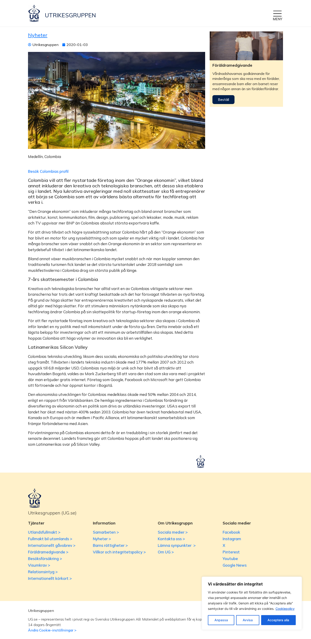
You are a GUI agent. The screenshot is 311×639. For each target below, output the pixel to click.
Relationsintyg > (43, 571)
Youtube (230, 558)
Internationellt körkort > (50, 578)
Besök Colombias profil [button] (48, 171)
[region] (252, 603)
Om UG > (166, 552)
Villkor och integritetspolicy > (119, 552)
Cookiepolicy (285, 609)
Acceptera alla (278, 620)
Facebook (231, 532)
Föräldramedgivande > (48, 552)
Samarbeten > (106, 532)
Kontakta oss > (171, 538)
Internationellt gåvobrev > (51, 545)
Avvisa (248, 620)
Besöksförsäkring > (45, 558)
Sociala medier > (173, 532)
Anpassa (221, 620)
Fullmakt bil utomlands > (50, 538)
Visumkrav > (39, 565)
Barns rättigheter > (110, 545)
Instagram (232, 538)
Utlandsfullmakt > (44, 532)
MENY (277, 19)
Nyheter (37, 35)
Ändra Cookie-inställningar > (52, 630)
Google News (235, 565)
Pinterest (231, 552)
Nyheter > (102, 538)
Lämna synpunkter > (177, 545)
